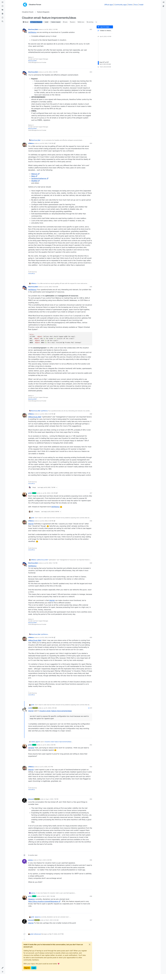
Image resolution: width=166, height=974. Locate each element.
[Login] (163, 2)
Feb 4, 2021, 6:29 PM (45, 860)
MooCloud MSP (32, 60)
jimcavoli (31, 799)
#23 (91, 72)
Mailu (33, 176)
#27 (91, 493)
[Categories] (2, 2)
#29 (91, 563)
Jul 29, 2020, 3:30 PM (50, 72)
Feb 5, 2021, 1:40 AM (48, 896)
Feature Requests (37, 22)
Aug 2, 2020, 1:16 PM (52, 799)
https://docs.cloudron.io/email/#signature (43, 901)
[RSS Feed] (96, 22)
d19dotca (31, 143)
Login (34, 968)
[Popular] (2, 13)
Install (141, 5)
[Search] (2, 21)
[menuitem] (163, 2)
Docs (136, 5)
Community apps (121, 5)
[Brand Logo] (25, 4)
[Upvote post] (87, 66)
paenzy (30, 860)
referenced (37, 934)
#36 (91, 896)
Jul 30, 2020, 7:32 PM (50, 563)
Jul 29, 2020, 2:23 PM (50, 29)
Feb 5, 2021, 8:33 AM (52, 920)
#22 (91, 29)
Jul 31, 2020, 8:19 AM (50, 708)
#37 (91, 920)
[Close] (89, 944)
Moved (26, 22)
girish (30, 493)
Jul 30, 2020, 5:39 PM (46, 521)
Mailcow (34, 174)
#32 (91, 745)
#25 (91, 286)
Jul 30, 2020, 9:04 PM (46, 637)
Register (27, 968)
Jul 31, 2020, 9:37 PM (46, 766)
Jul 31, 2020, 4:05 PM (48, 745)
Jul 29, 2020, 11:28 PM (47, 143)
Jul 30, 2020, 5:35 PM (49, 493)
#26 (91, 414)
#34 (91, 799)
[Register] (163, 6)
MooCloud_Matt (33, 29)
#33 (91, 766)
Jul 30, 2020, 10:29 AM (51, 286)
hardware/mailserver (38, 178)
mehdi (30, 708)
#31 (91, 708)
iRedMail (34, 181)
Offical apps (108, 5)
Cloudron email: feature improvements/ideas (55, 711)
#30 (91, 637)
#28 (91, 521)
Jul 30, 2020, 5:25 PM (46, 414)
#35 (91, 860)
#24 (91, 143)
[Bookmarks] (2, 17)
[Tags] (2, 9)
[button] (2, 967)
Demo (130, 5)
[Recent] (2, 6)
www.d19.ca (31, 273)
